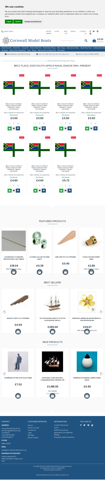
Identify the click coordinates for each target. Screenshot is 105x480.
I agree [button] (9, 21)
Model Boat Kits (7, 48)
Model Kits (16, 48)
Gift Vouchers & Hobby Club (47, 50)
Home (3, 61)
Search (73, 31)
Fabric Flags (18, 61)
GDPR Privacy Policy (61, 430)
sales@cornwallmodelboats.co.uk (14, 450)
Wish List (65, 32)
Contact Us (83, 32)
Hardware (5, 50)
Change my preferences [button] (33, 21)
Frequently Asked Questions (64, 437)
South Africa (42, 61)
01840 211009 (6, 444)
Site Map (31, 435)
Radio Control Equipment (17, 50)
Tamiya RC (25, 48)
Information (61, 50)
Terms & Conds (33, 428)
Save (22, 75)
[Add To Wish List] (14, 128)
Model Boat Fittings (49, 48)
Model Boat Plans (86, 48)
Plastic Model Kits (36, 48)
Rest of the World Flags (30, 61)
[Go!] (86, 40)
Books (34, 50)
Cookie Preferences (61, 425)
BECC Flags (61, 48)
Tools (29, 50)
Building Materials (99, 48)
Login (56, 31)
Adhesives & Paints (73, 48)
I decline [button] (18, 21)
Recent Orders (48, 32)
